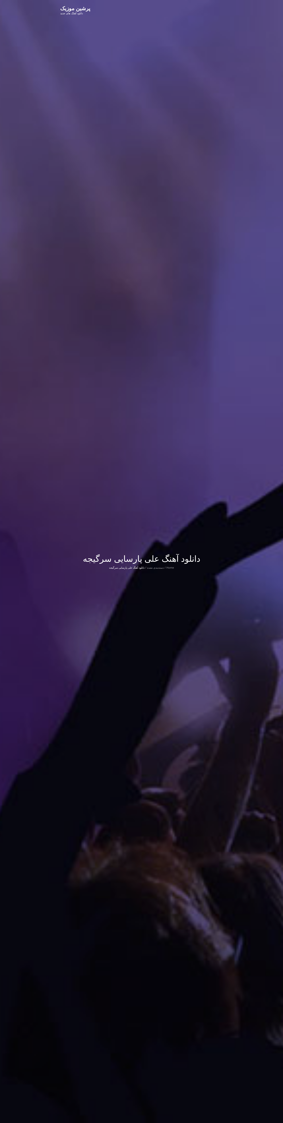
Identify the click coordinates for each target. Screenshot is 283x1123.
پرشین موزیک (75, 8)
